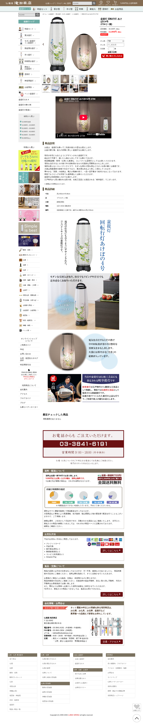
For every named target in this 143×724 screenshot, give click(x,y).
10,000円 (26, 122)
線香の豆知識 (47, 692)
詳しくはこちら (111, 550)
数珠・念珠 (26, 250)
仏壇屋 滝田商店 (74, 715)
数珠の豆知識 (47, 687)
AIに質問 (67, 3)
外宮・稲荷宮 (14, 700)
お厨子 (25, 290)
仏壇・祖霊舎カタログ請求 (29, 359)
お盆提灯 (51, 14)
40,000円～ (28, 135)
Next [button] (95, 44)
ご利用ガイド (25, 345)
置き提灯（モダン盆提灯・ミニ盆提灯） (68, 14)
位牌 (24, 265)
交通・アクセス (111, 641)
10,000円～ (28, 125)
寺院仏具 (13, 686)
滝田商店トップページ (115, 695)
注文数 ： (104, 49)
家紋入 (93, 9)
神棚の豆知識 (47, 696)
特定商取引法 (25, 365)
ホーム (45, 14)
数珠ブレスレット (16, 677)
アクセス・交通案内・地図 (117, 668)
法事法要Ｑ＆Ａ (80, 678)
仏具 (11, 682)
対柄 (81, 9)
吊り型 (69, 9)
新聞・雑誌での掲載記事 (116, 691)
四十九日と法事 (80, 674)
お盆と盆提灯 (79, 659)
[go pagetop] (137, 718)
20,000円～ (28, 128)
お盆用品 (119, 9)
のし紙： (103, 41)
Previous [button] (44, 44)
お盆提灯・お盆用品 (29, 310)
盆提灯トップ (25, 9)
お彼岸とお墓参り (81, 683)
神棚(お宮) (13, 691)
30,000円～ (28, 131)
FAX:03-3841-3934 (29, 375)
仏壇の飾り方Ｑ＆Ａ (49, 659)
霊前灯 (105, 9)
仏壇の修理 (46, 668)
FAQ (22, 349)
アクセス (23, 394)
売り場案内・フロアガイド (117, 663)
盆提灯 (12, 705)
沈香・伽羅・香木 (29, 280)
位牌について (47, 673)
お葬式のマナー (80, 687)
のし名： (103, 45)
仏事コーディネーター (29, 407)
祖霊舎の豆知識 (47, 701)
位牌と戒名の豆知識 (49, 677)
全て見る (13, 659)
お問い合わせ (25, 354)
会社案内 (23, 389)
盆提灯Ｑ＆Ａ (79, 663)
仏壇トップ (50, 3)
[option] (70, 44)
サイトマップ (112, 677)
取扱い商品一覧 (15, 709)
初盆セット (42, 9)
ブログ (59, 3)
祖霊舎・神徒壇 (15, 695)
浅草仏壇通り (112, 686)
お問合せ (111, 673)
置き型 (57, 9)
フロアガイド (25, 398)
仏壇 (24, 260)
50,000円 (26, 138)
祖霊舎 (25, 315)
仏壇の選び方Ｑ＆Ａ (49, 663)
